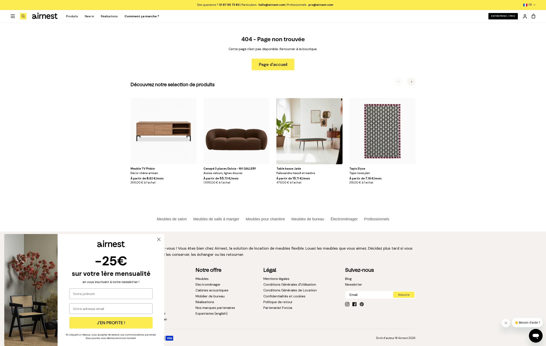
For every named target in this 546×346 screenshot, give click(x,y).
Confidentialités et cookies (284, 296)
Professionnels (376, 219)
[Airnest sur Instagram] (347, 304)
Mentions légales (276, 278)
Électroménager (344, 219)
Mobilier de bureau (210, 296)
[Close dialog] (159, 239)
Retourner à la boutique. (298, 49)
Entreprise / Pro (503, 16)
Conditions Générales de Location (290, 290)
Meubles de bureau (307, 219)
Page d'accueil (273, 64)
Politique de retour (278, 302)
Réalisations (205, 302)
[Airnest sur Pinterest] (362, 304)
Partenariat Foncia (277, 307)
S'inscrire (403, 295)
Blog (348, 278)
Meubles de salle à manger (216, 219)
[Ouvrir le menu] (13, 16)
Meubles (202, 278)
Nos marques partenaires (215, 307)
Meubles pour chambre (265, 219)
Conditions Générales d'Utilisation (289, 284)
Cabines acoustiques (212, 290)
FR (530, 5)
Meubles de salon (172, 219)
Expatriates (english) (212, 313)
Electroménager (208, 284)
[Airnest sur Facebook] (354, 304)
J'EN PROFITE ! (111, 323)
